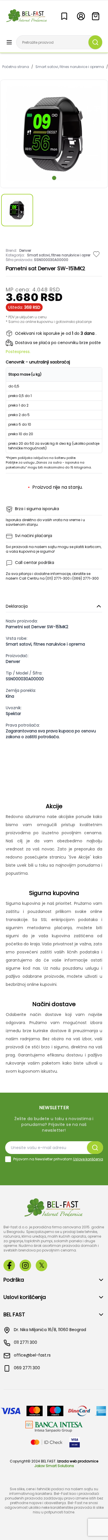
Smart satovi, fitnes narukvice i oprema (69, 67)
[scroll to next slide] (54, 178)
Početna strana (15, 67)
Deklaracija (17, 606)
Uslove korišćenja (88, 1159)
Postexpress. (18, 351)
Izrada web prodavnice (77, 1461)
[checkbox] (8, 1159)
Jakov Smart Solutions (54, 1465)
